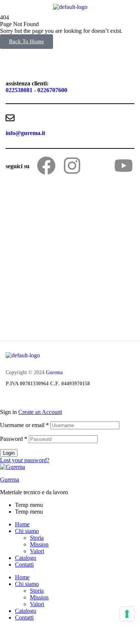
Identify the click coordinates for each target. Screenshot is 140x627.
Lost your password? (24, 460)
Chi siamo (27, 531)
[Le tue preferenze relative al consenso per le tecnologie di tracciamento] (127, 614)
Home (22, 524)
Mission (39, 544)
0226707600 (52, 90)
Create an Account (40, 412)
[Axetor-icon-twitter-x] (97, 165)
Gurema (54, 372)
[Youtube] (123, 165)
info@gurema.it (25, 133)
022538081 (19, 90)
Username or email (24, 425)
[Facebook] (46, 165)
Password (13, 439)
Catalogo (25, 558)
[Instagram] (72, 165)
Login (9, 453)
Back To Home (26, 41)
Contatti (24, 564)
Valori (37, 551)
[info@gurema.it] (10, 117)
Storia (37, 537)
